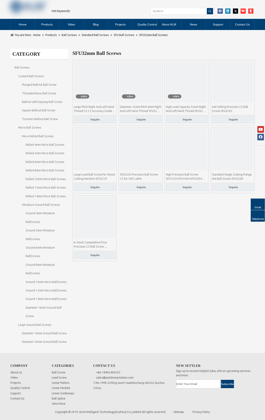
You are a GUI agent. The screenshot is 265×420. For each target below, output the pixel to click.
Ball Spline (58, 398)
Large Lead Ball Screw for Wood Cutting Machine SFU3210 (94, 176)
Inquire (95, 119)
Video (14, 377)
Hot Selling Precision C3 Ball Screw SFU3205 (230, 109)
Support (15, 393)
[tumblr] (250, 11)
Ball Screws (22, 67)
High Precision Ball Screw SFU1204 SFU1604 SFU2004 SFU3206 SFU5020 (184, 177)
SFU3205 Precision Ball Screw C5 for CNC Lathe (139, 176)
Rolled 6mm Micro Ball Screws (45, 162)
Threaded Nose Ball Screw (39, 93)
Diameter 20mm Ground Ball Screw (44, 341)
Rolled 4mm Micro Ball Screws (45, 144)
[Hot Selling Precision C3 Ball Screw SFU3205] (233, 81)
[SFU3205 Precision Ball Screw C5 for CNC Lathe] (140, 149)
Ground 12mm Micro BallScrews (46, 290)
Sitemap (178, 412)
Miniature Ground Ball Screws (41, 204)
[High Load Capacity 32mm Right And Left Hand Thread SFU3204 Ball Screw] (186, 81)
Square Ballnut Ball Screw (38, 110)
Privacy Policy (201, 412)
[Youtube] (260, 129)
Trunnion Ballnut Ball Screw (40, 119)
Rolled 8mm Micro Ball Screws (45, 170)
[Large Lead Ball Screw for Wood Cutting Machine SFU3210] (94, 149)
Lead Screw (59, 377)
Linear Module (61, 388)
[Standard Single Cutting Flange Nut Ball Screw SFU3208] (233, 149)
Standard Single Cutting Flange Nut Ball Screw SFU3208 (232, 176)
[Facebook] (220, 11)
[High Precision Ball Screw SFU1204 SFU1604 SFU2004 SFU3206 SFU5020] (186, 149)
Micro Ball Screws (29, 127)
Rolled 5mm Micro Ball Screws (45, 153)
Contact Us (17, 398)
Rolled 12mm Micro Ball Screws (46, 187)
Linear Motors (61, 382)
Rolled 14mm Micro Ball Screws (46, 196)
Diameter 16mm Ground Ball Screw (44, 333)
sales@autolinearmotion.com (115, 377)
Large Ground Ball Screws (34, 324)
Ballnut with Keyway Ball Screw (42, 101)
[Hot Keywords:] (210, 11)
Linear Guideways (63, 393)
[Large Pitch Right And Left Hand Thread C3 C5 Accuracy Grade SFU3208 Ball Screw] (94, 81)
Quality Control (20, 388)
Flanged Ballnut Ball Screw (39, 84)
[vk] (243, 11)
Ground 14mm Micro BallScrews (46, 299)
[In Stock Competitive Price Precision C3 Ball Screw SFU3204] (94, 217)
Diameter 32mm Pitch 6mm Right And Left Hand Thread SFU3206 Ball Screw (140, 109)
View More (59, 403)
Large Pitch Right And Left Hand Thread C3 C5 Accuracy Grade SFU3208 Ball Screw (94, 109)
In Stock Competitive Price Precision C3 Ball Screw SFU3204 (90, 245)
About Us (16, 372)
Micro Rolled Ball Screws (38, 136)
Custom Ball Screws (31, 76)
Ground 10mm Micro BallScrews (46, 282)
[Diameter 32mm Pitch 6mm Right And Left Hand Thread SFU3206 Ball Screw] (140, 81)
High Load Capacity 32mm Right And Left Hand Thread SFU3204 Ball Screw (186, 109)
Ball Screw (58, 372)
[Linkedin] (227, 11)
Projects (15, 382)
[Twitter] (235, 11)
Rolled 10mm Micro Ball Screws (46, 179)
